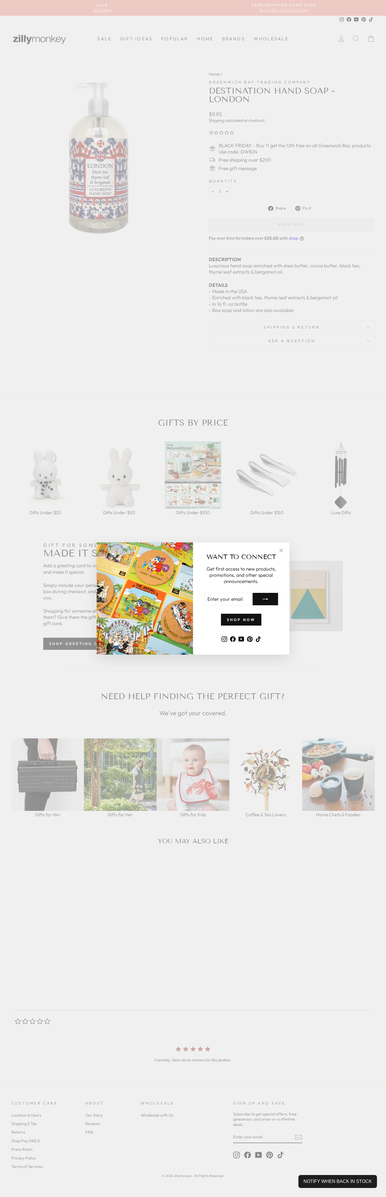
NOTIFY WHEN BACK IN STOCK (337, 1181)
